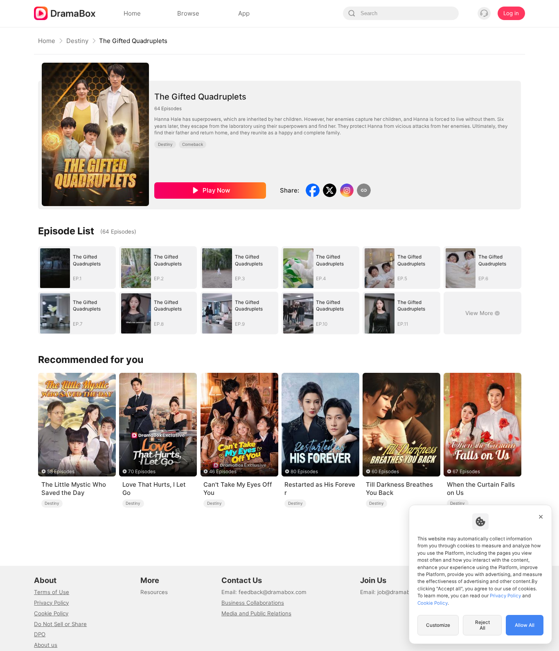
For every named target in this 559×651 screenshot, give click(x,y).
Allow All (524, 625)
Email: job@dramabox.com (394, 592)
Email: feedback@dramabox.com (264, 592)
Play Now (216, 190)
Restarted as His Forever (319, 489)
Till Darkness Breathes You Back (399, 489)
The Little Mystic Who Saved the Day (73, 489)
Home (46, 41)
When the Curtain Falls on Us (481, 489)
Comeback (192, 144)
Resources (154, 592)
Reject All (482, 625)
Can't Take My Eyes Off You (237, 489)
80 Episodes (304, 471)
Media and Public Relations (256, 613)
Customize (438, 625)
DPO (39, 634)
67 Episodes (466, 471)
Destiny (77, 41)
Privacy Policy (51, 602)
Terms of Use (51, 592)
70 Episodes (142, 471)
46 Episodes (223, 471)
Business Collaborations (252, 602)
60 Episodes (385, 471)
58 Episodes (60, 471)
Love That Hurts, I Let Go (154, 489)
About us (45, 645)
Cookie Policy (51, 613)
